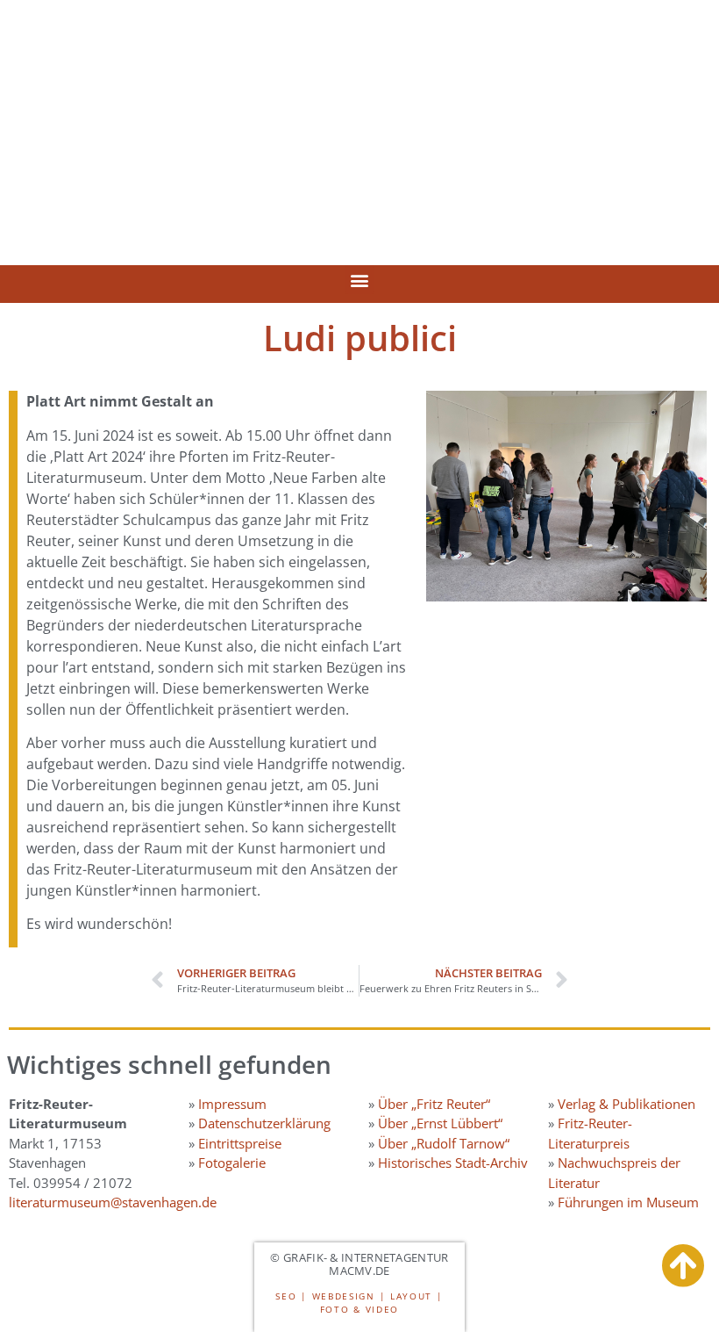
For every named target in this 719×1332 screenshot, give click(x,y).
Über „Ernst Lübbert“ (440, 1123)
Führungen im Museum (628, 1202)
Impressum (232, 1103)
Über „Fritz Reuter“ (434, 1103)
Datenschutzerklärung (264, 1123)
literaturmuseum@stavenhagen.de (113, 1202)
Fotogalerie (232, 1162)
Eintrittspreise (239, 1143)
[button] (359, 279)
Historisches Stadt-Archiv (453, 1162)
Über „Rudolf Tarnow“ (443, 1143)
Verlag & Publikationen (626, 1103)
